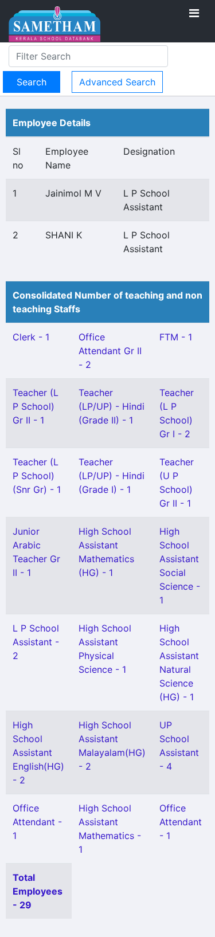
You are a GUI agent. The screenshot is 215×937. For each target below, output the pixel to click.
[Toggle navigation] (194, 13)
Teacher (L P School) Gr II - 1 (35, 406)
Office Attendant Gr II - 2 (110, 350)
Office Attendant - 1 (37, 821)
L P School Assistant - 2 (36, 641)
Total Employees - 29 (37, 891)
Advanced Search (117, 82)
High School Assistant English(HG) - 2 (38, 752)
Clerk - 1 (31, 337)
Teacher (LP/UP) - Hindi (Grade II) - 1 (111, 406)
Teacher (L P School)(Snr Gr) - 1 (37, 475)
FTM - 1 (175, 337)
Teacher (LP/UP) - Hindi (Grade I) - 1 (111, 475)
